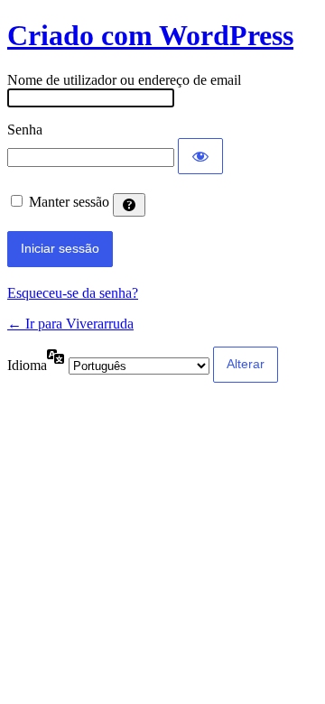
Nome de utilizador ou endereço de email (124, 80)
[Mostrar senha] (200, 156)
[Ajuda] (129, 205)
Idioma (27, 365)
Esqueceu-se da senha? (72, 293)
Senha (24, 129)
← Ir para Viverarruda (70, 323)
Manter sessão (69, 201)
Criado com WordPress (150, 35)
